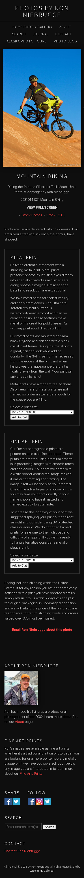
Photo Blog (65, 41)
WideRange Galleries (42, 870)
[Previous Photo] (1, 109)
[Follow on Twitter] (47, 802)
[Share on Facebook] (8, 802)
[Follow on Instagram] (39, 802)
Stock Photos (32, 215)
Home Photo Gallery (32, 26)
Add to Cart (19, 417)
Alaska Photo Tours (27, 41)
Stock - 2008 (55, 215)
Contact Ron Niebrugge (22, 851)
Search (19, 34)
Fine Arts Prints (31, 774)
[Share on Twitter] (16, 802)
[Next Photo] (82, 109)
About (65, 26)
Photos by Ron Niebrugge (42, 11)
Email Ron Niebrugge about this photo (42, 630)
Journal (41, 34)
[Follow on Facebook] (31, 802)
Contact (63, 34)
